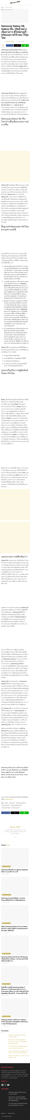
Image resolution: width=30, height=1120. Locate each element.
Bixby (6, 803)
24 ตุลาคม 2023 (5, 963)
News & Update (9, 7)
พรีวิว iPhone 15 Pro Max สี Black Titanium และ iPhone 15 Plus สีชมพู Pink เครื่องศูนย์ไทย (18, 1041)
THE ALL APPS (10, 41)
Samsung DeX (5, 805)
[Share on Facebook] (9, 45)
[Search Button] (28, 2)
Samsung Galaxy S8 (16, 805)
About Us (3, 1113)
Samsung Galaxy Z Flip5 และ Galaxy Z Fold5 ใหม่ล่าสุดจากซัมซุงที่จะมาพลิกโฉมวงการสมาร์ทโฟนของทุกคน (14, 1022)
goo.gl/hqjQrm (8, 799)
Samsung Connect (20, 803)
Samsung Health (6, 807)
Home (2, 7)
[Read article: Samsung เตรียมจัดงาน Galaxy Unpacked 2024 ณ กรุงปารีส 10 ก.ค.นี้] (15, 858)
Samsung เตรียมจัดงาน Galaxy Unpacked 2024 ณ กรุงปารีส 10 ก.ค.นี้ (14, 871)
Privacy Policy (11, 1113)
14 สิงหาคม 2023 (5, 995)
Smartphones (6, 866)
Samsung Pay (15, 807)
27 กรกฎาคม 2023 (5, 1026)
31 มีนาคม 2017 (20, 41)
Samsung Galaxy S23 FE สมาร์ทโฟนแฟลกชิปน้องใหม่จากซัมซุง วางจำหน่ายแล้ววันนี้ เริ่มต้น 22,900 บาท (14, 959)
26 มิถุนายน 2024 (5, 874)
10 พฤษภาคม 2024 (5, 902)
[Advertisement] (15, 166)
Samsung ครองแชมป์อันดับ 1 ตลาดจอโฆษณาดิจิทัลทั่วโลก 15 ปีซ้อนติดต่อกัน (13, 899)
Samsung (12, 803)
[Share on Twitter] (17, 45)
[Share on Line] (25, 45)
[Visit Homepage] (15, 2)
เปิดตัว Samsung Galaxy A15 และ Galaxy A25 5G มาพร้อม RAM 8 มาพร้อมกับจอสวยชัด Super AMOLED (14, 928)
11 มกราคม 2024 (5, 932)
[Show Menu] (2, 2)
